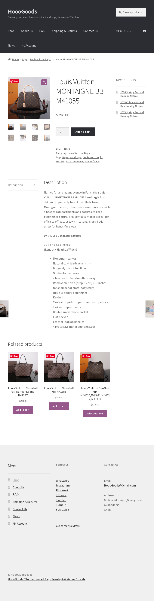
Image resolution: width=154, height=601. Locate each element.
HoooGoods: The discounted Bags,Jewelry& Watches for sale (46, 579)
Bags (24, 59)
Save (16, 81)
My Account (28, 45)
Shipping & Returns (64, 31)
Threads (61, 495)
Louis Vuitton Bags (40, 59)
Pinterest (62, 490)
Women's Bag (92, 161)
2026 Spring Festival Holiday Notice (132, 94)
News (11, 45)
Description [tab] (15, 185)
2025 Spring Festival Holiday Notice (132, 114)
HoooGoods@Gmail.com (120, 485)
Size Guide (62, 509)
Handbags (75, 157)
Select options (94, 413)
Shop (11, 31)
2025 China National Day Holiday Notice (132, 104)
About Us (27, 31)
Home (15, 59)
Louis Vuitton (91, 157)
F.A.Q (42, 31)
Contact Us (90, 31)
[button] (44, 82)
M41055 (60, 161)
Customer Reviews (68, 526)
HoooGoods (22, 11)
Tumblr (61, 505)
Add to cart (83, 131)
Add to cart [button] (22, 409)
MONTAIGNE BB (74, 161)
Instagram (63, 485)
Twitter (61, 500)
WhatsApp (62, 480)
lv (101, 157)
